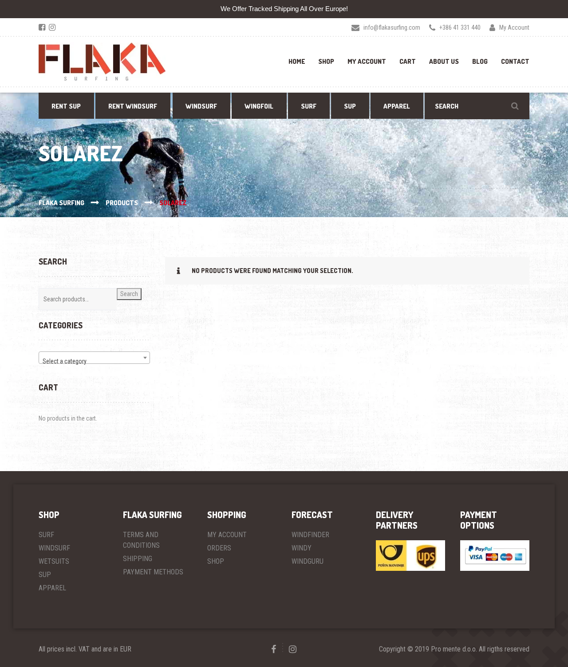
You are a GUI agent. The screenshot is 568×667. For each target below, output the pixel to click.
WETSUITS (54, 561)
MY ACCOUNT (227, 534)
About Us (444, 61)
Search (129, 293)
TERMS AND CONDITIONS (141, 540)
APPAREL (52, 588)
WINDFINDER (310, 534)
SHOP (215, 561)
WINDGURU (307, 561)
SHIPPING (137, 558)
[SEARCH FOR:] (477, 106)
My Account (366, 61)
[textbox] (94, 361)
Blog (480, 61)
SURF (46, 534)
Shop (326, 61)
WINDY (302, 548)
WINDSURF (54, 548)
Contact (515, 61)
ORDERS (219, 548)
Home (296, 61)
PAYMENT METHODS (153, 572)
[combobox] (94, 357)
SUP (45, 574)
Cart (407, 61)
